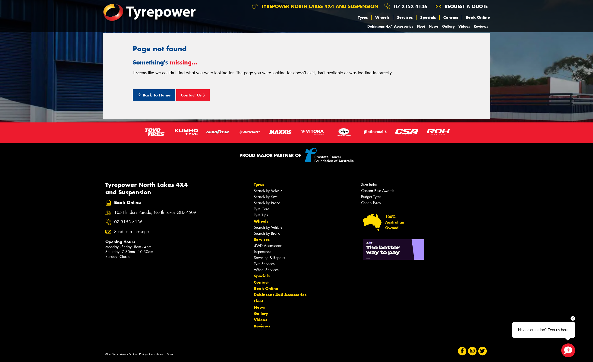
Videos (464, 26)
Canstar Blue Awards (377, 190)
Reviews (481, 26)
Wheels (382, 17)
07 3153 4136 (410, 6)
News (433, 26)
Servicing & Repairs (269, 257)
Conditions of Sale (161, 354)
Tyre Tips (261, 215)
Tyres (363, 17)
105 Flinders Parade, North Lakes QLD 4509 (155, 212)
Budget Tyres (371, 196)
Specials (428, 17)
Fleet (421, 26)
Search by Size (266, 197)
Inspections (262, 251)
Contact (450, 17)
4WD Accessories (268, 245)
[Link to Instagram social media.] (472, 351)
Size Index (369, 184)
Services (405, 17)
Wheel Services (266, 269)
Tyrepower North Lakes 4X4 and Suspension (318, 6)
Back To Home (156, 95)
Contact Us (192, 95)
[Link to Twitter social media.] (482, 351)
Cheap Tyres (371, 202)
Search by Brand (267, 203)
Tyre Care (261, 209)
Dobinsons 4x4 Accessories (390, 26)
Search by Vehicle (268, 191)
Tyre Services (264, 263)
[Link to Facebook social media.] (462, 351)
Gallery (448, 26)
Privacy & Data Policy (133, 354)
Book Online (478, 17)
